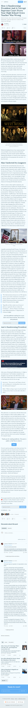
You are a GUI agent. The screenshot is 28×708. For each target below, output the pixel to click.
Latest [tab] (6, 642)
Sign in (25, 1)
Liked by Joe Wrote (8, 545)
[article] (14, 650)
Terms (16, 698)
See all (3, 680)
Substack (8, 705)
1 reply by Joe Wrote (9, 629)
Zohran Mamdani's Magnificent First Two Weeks (9, 670)
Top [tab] (2, 642)
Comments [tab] (4, 528)
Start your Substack (10, 702)
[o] (14, 402)
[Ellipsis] (26, 543)
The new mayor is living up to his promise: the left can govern (10, 673)
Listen (25, 24)
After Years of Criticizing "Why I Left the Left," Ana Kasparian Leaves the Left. (10, 647)
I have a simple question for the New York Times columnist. (10, 662)
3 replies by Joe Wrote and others (12, 556)
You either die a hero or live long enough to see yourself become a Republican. (11, 651)
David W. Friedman (8, 560)
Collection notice (21, 698)
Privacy (12, 698)
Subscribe (20, 1)
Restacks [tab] (10, 528)
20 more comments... (5, 635)
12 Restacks (16, 514)
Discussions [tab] (11, 642)
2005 (17, 302)
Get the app (20, 702)
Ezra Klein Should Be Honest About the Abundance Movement (10, 659)
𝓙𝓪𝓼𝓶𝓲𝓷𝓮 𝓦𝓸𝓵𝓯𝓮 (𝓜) (8, 543)
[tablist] (6, 528)
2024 (9, 312)
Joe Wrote (6, 23)
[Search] (25, 642)
